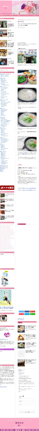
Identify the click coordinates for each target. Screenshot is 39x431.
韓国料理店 (2, 154)
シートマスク (3, 94)
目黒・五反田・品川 (10, 246)
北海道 (10, 248)
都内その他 (6, 248)
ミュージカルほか (3, 122)
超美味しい (2, 79)
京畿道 (2, 111)
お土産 (2, 106)
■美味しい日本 (2, 151)
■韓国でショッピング (3, 99)
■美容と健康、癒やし (3, 165)
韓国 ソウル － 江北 (4, 75)
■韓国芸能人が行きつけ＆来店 (3, 15)
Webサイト (20, 401)
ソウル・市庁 (2, 229)
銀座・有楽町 (7, 238)
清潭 (8, 233)
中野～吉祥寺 (2, 248)
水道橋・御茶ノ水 (7, 236)
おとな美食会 (2, 234)
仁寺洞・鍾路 (8, 226)
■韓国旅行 (1, 108)
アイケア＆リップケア (4, 93)
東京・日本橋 (2, 238)
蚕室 (10, 233)
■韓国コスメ (19, 15)
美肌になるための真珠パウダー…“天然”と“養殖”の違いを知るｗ (11, 35)
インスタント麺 (3, 105)
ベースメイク (3, 91)
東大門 (4, 226)
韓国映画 (2, 118)
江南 (6, 233)
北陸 (3, 250)
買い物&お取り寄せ (4, 162)
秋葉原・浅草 (2, 236)
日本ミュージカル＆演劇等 (5, 121)
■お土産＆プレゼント (3, 166)
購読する (3, 349)
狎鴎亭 (4, 233)
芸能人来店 (6, 234)
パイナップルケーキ (4, 135)
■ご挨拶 (1, 171)
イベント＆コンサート (4, 123)
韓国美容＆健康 (3, 110)
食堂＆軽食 (2, 81)
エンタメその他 (3, 119)
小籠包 (2, 130)
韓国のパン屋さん (3, 103)
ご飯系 (2, 131)
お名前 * (20, 397)
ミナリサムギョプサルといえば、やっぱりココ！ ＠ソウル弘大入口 (9, 194)
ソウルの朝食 (11, 224)
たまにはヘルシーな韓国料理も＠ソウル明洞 (11, 53)
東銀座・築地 (12, 238)
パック (2, 95)
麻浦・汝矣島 (2, 231)
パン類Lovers (3, 161)
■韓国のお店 (11, 15)
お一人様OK (20, 319)
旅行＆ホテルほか (3, 109)
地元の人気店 (3, 80)
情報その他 (2, 149)
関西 (1, 250)
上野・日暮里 (11, 234)
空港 (13, 233)
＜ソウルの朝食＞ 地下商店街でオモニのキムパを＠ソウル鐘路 (9, 217)
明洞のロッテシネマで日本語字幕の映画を (29, 188)
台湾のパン (2, 134)
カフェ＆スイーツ (3, 82)
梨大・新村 (6, 229)
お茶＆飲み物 (3, 104)
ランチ (2, 159)
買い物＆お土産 (3, 138)
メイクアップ (3, 92)
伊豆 (12, 248)
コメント (20, 404)
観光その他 (2, 115)
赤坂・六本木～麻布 (3, 246)
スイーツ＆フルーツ (4, 133)
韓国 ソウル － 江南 (21, 318)
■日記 (1, 170)
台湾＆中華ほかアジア (4, 158)
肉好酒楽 (2, 153)
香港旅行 (2, 146)
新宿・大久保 (8, 243)
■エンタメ (26, 15)
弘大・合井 (10, 229)
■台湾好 (1, 137)
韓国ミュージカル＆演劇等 (5, 120)
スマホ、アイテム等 (4, 148)
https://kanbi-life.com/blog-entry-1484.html (25, 378)
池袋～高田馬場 (2, 243)
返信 (19, 391)
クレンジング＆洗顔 (4, 87)
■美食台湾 (34, 15)
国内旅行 (2, 147)
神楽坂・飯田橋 (2, 241)
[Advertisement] (27, 35)
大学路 (1, 226)
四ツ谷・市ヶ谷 (8, 241)
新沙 (22, 319)
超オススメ (2, 224)
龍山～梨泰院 (7, 231)
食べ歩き (2, 83)
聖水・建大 (11, 231)
